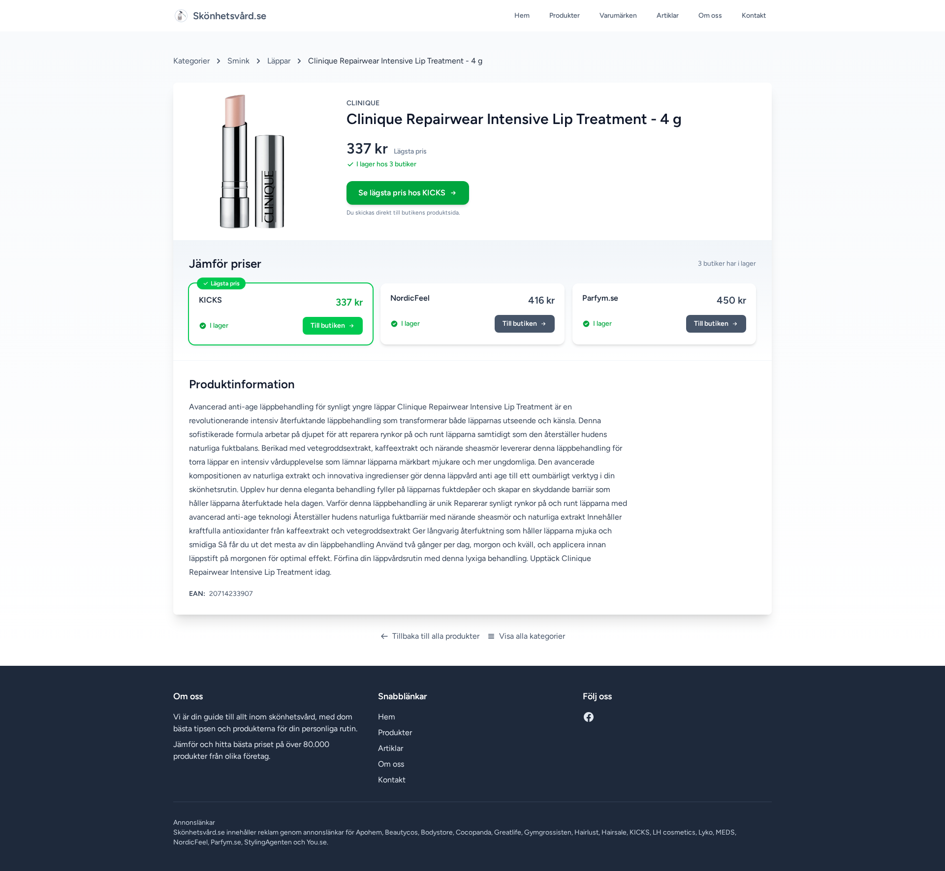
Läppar (278, 60)
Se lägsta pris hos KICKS (401, 192)
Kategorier (191, 60)
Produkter (564, 15)
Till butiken (328, 325)
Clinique (363, 103)
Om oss (710, 15)
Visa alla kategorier (532, 636)
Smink (238, 60)
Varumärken (618, 15)
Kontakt (754, 15)
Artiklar (668, 15)
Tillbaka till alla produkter (435, 636)
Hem (522, 15)
